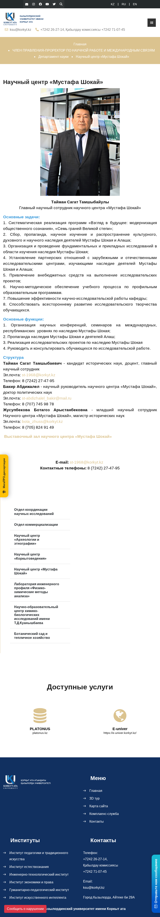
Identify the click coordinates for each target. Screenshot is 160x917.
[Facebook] (40, 4)
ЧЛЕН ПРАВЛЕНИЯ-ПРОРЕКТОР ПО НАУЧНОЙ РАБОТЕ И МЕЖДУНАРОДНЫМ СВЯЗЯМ (83, 50)
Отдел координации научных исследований (34, 511)
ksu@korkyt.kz (20, 29)
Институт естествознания (29, 867)
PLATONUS (40, 729)
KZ (113, 4)
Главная (80, 44)
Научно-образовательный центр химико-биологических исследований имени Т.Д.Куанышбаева (36, 615)
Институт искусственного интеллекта (37, 897)
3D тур (94, 798)
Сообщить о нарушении (25, 909)
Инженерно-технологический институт (39, 874)
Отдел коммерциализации (36, 524)
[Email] (26, 4)
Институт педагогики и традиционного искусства (38, 856)
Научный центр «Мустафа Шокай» (36, 571)
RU (124, 4)
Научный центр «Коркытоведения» (30, 556)
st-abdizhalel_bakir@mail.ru (46, 398)
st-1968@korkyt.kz (38, 375)
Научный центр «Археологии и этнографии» (27, 539)
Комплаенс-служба (104, 814)
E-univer (120, 729)
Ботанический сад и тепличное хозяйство (32, 635)
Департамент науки (53, 56)
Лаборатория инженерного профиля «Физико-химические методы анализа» (36, 590)
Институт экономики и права (31, 882)
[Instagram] (33, 4)
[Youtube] (47, 4)
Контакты (96, 821)
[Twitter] (54, 4)
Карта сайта (98, 806)
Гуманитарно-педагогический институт (39, 890)
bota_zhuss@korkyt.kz (42, 421)
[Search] (61, 4)
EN (135, 4)
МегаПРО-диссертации (4, 473)
